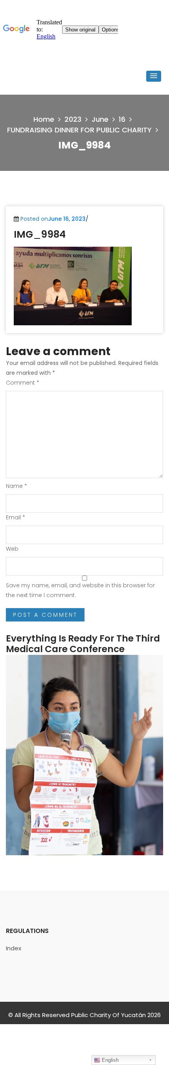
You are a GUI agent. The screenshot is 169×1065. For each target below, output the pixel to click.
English (109, 1060)
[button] (153, 76)
